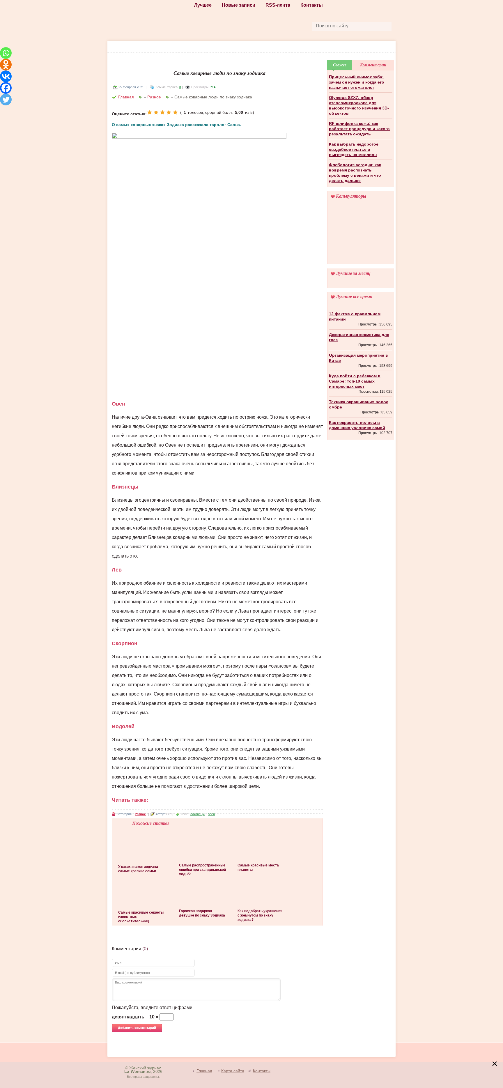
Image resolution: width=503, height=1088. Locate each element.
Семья (369, 47)
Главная (126, 97)
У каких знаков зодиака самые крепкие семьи (138, 869)
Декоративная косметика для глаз (359, 337)
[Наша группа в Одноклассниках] (252, 25)
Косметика (209, 47)
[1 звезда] (150, 112)
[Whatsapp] (6, 53)
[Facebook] (6, 88)
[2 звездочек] (156, 112)
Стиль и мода (143, 47)
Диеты (269, 47)
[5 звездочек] (175, 112)
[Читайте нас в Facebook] (238, 25)
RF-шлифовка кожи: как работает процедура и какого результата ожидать (359, 128)
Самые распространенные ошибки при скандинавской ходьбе (202, 869)
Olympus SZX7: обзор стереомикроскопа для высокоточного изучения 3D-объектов (359, 105)
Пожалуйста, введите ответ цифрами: (153, 1007)
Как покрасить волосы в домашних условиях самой (357, 425)
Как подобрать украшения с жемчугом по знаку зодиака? (260, 915)
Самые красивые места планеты (258, 867)
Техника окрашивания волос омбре (358, 404)
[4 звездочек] (169, 112)
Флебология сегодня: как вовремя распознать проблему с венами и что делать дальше (355, 172)
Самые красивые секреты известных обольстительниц (141, 916)
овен (211, 814)
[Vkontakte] (6, 76)
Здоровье (242, 47)
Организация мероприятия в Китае (358, 358)
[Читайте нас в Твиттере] (265, 25)
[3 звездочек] (162, 112)
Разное (154, 97)
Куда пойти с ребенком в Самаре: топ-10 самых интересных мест (354, 381)
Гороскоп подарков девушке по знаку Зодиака (202, 913)
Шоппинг (177, 47)
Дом (349, 47)
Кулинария (297, 47)
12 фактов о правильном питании (354, 316)
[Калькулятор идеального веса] (360, 235)
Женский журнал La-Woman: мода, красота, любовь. (151, 20)
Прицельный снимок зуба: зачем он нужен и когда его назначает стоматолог (356, 82)
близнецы (197, 814)
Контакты (311, 5)
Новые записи (238, 5)
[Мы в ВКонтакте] (279, 25)
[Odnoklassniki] (6, 64)
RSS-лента (277, 5)
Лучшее (203, 5)
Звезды (327, 47)
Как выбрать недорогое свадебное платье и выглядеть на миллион (353, 149)
